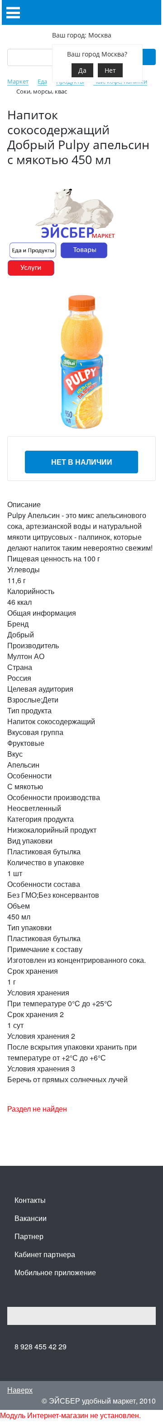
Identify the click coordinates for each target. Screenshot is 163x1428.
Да (82, 70)
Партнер (28, 1236)
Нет (110, 70)
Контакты (30, 1200)
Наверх (20, 1390)
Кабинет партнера (44, 1254)
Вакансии (30, 1218)
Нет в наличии (81, 462)
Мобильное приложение (55, 1272)
